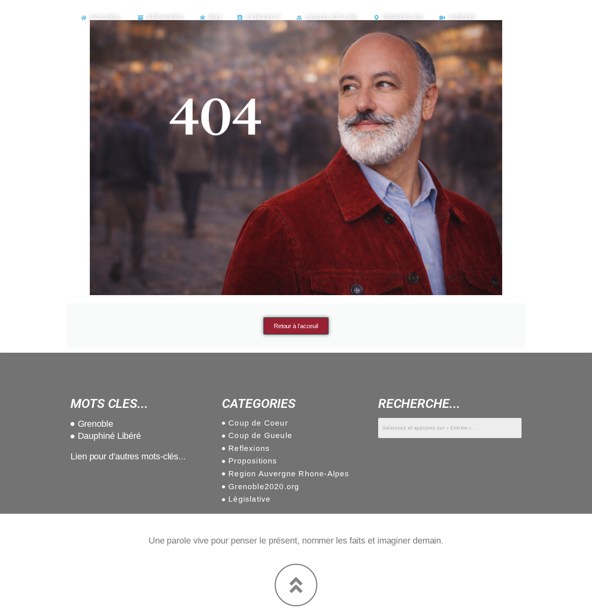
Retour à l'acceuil (296, 326)
